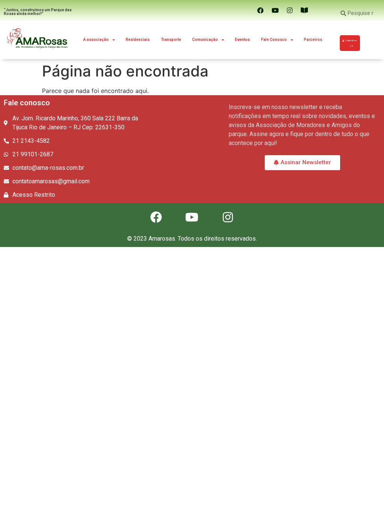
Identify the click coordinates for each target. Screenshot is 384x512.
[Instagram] (289, 10)
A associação (96, 39)
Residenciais (138, 39)
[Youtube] (274, 10)
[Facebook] (260, 10)
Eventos (242, 39)
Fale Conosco (274, 39)
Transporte (171, 39)
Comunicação (205, 39)
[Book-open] (304, 10)
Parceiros (313, 39)
